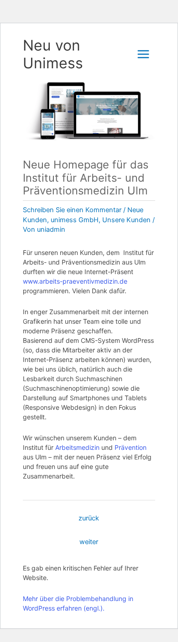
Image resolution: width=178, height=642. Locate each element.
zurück (89, 518)
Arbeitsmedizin (77, 447)
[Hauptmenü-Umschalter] (143, 54)
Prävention (131, 447)
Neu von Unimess (53, 54)
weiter (88, 542)
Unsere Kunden (126, 220)
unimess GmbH (75, 220)
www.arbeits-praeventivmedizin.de (75, 281)
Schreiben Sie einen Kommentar (72, 210)
